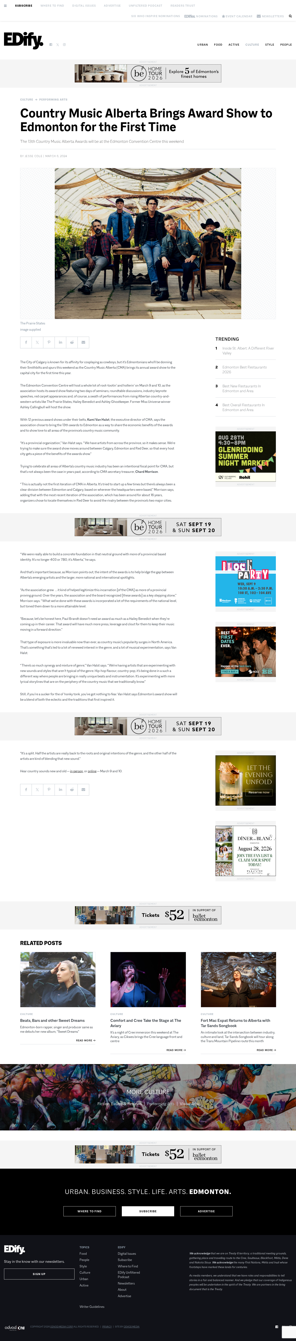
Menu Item (87, 1300)
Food (218, 44)
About (122, 1290)
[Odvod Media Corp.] (14, 1328)
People (286, 44)
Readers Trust (183, 5)
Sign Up (39, 1274)
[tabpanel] (148, 1202)
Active (234, 44)
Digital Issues (84, 5)
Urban (202, 44)
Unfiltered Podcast (145, 5)
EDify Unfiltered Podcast (129, 1274)
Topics (84, 1247)
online (92, 771)
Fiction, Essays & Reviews (119, 1103)
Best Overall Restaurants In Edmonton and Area (244, 407)
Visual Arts (189, 1103)
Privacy (107, 1326)
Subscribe (23, 5)
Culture (252, 44)
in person (76, 771)
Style (269, 44)
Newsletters (126, 1283)
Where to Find (52, 5)
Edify (121, 1247)
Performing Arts (53, 99)
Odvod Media (132, 1326)
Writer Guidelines (92, 1307)
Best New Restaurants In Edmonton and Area (242, 388)
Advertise (112, 5)
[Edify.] (23, 40)
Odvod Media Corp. (61, 1326)
